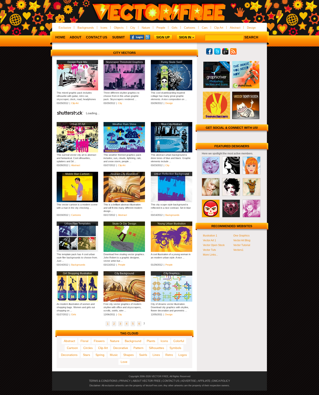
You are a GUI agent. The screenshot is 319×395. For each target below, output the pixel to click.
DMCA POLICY (221, 380)
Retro (169, 355)
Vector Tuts (209, 249)
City (132, 27)
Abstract (235, 27)
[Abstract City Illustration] (124, 201)
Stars (86, 355)
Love (124, 362)
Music (114, 355)
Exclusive (65, 27)
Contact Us (96, 37)
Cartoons (189, 27)
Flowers (99, 341)
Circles (88, 348)
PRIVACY (125, 380)
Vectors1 (238, 249)
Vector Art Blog (241, 240)
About (75, 37)
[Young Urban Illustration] (171, 251)
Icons (103, 27)
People (160, 27)
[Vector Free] (159, 21)
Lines (156, 355)
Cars (205, 27)
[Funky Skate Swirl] (171, 89)
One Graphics (241, 235)
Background (133, 341)
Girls (175, 27)
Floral (84, 341)
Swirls (143, 355)
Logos (182, 355)
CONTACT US (171, 380)
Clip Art (218, 27)
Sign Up (163, 37)
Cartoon (72, 348)
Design (251, 27)
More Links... (210, 254)
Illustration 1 (210, 235)
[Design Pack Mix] (77, 89)
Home (60, 37)
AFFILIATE (204, 380)
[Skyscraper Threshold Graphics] (124, 89)
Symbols (175, 348)
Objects (119, 27)
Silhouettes (156, 348)
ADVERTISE (188, 380)
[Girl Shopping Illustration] (77, 300)
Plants (151, 341)
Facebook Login (137, 36)
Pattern (138, 348)
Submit (118, 37)
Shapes (128, 355)
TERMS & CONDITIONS (103, 380)
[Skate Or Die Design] (124, 251)
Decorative (120, 348)
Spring (99, 355)
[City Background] (124, 300)
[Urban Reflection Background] (171, 201)
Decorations (69, 355)
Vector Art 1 (209, 240)
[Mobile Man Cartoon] (77, 201)
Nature (146, 27)
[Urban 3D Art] (77, 151)
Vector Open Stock (214, 245)
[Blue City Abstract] (171, 151)
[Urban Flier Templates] (77, 251)
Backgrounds (85, 27)
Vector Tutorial (241, 245)
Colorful (178, 341)
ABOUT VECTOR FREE (147, 380)
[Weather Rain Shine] (124, 151)
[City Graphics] (171, 300)
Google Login (152, 36)
